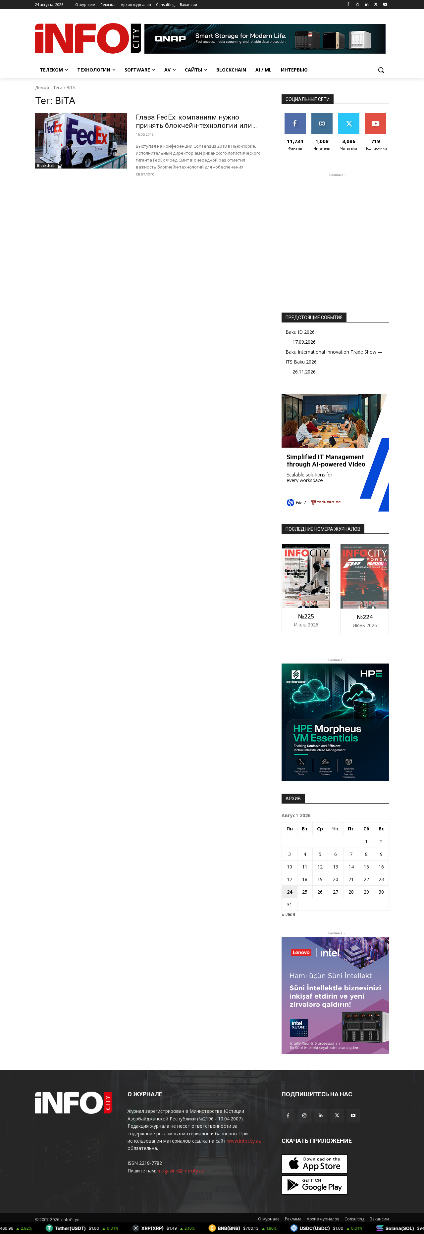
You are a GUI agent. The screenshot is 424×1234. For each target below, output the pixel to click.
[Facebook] (348, 5)
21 (351, 879)
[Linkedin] (367, 5)
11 (304, 867)
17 (289, 879)
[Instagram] (357, 5)
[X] (376, 5)
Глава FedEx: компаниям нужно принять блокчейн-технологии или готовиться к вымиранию (194, 125)
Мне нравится (295, 118)
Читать (322, 115)
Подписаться (377, 115)
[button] (381, 70)
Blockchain (46, 165)
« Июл (288, 914)
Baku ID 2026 (300, 332)
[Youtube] (385, 5)
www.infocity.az (244, 1141)
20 (335, 879)
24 (289, 892)
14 (351, 867)
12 (320, 867)
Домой (42, 87)
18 (304, 879)
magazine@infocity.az (180, 1170)
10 (289, 867)
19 (320, 879)
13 (335, 867)
